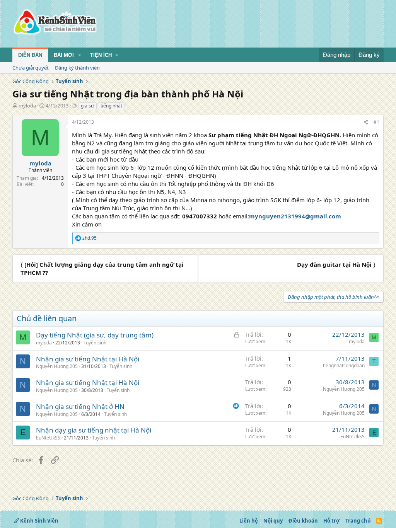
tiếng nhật (111, 105)
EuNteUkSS (48, 437)
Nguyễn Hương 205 (57, 366)
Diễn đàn (30, 55)
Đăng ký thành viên (77, 67)
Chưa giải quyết (30, 67)
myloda (27, 105)
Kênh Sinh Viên (38, 520)
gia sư (87, 105)
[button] (80, 55)
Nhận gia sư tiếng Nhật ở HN (80, 406)
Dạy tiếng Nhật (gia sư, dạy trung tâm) (95, 334)
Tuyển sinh (95, 342)
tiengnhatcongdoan (344, 365)
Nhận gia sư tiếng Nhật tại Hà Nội (87, 358)
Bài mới (64, 55)
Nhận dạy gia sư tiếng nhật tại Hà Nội (93, 430)
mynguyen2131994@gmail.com (295, 216)
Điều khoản (303, 520)
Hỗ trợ (331, 520)
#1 (376, 122)
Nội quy (273, 520)
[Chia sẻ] (366, 122)
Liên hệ (248, 520)
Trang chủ (358, 520)
